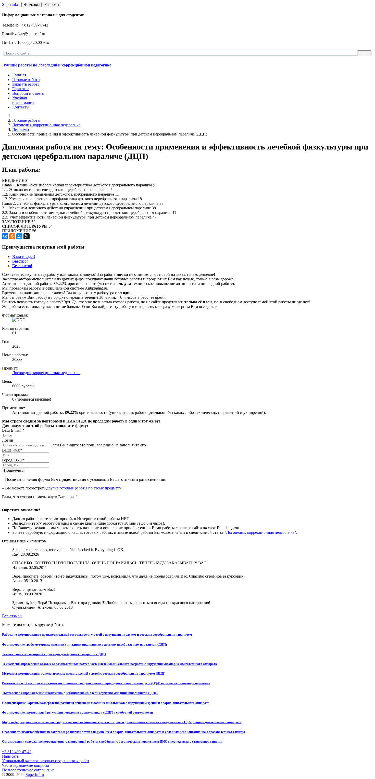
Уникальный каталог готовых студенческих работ (45, 761)
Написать (10, 756)
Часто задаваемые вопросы (25, 765)
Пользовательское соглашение (28, 770)
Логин (7, 440)
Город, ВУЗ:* (13, 460)
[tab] (23, 256)
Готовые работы (26, 79)
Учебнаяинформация (23, 100)
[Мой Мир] (19, 236)
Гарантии (20, 89)
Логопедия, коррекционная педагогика (46, 125)
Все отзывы (12, 616)
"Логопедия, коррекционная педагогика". (260, 532)
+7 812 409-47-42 (16, 751)
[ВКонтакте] (5, 236)
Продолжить (13, 470)
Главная (19, 75)
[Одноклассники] (12, 236)
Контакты (20, 107)
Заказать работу (26, 84)
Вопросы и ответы (28, 93)
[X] (26, 236)
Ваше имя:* (12, 450)
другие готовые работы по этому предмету (83, 488)
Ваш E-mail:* (13, 430)
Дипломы (20, 129)
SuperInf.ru (35, 774)
